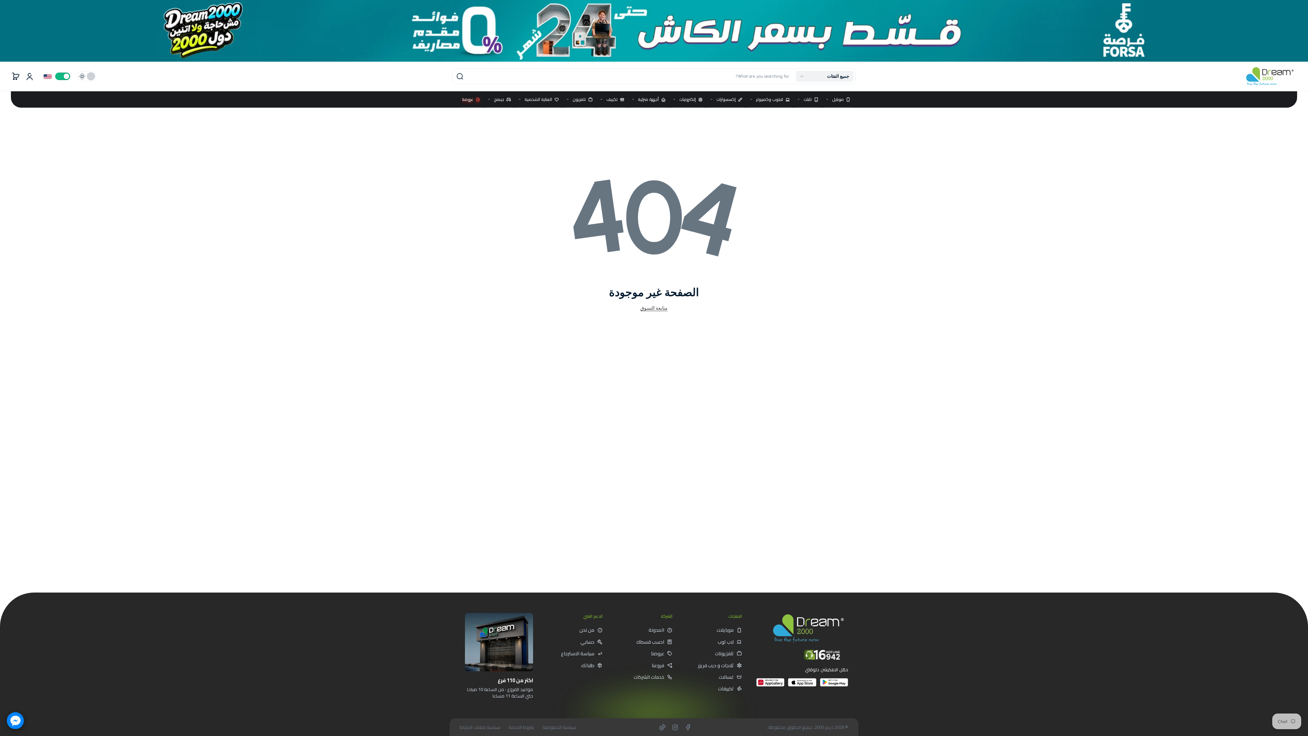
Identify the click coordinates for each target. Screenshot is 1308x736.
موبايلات (725, 630)
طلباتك (587, 665)
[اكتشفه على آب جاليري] (770, 685)
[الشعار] (1270, 76)
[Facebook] (687, 727)
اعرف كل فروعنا (508, 711)
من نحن (586, 630)
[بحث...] (459, 76)
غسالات (726, 677)
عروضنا (657, 653)
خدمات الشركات (649, 677)
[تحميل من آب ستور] (802, 685)
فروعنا (658, 665)
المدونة (656, 630)
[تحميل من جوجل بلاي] (834, 685)
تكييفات (726, 688)
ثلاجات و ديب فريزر (716, 665)
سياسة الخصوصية (559, 727)
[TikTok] (662, 727)
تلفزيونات (724, 653)
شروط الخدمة (521, 727)
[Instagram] (675, 727)
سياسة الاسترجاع (577, 653)
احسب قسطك (650, 642)
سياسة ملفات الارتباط (480, 727)
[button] (824, 76)
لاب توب (726, 642)
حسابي (587, 642)
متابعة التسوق (654, 308)
